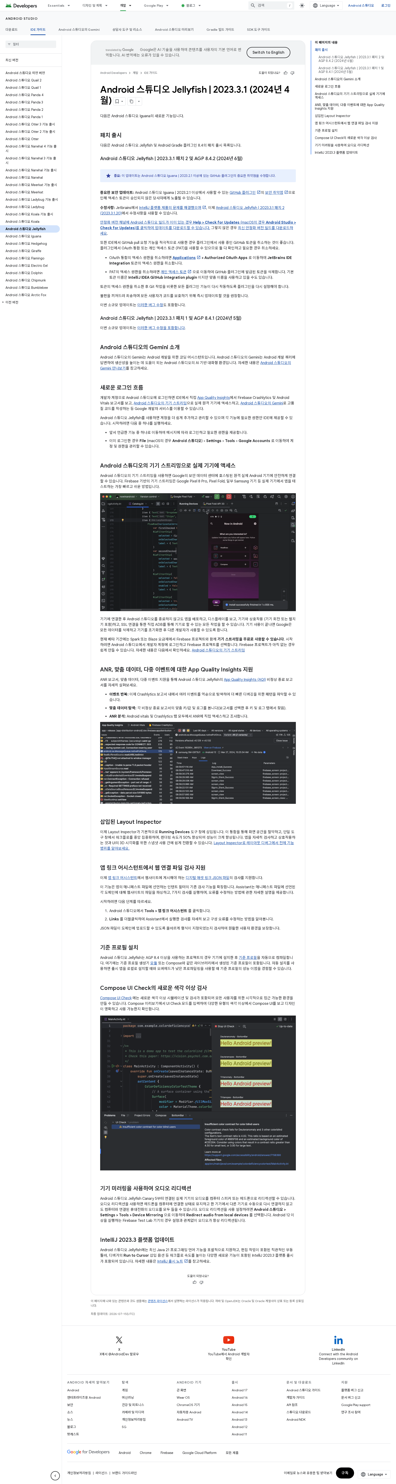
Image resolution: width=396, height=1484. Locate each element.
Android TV (185, 1419)
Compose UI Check (116, 998)
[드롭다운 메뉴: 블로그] (201, 5)
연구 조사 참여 (350, 1412)
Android (73, 1390)
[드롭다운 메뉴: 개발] (132, 5)
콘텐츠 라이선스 (158, 1301)
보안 (70, 1405)
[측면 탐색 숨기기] (55, 1475)
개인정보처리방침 (134, 1419)
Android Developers (113, 73)
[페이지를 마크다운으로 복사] (132, 101)
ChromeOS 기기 (188, 1405)
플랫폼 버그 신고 (352, 1390)
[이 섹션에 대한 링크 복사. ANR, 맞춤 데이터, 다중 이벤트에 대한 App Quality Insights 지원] (257, 670)
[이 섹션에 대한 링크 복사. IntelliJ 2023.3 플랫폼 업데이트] (179, 1240)
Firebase (167, 1453)
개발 (123, 5)
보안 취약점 (274, 192)
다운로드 (12, 30)
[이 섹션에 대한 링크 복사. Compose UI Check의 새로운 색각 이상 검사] (211, 988)
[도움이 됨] (285, 73)
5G (124, 1427)
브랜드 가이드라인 (124, 1473)
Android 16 (240, 1397)
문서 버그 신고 (350, 1397)
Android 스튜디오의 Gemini (79, 30)
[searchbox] (31, 44)
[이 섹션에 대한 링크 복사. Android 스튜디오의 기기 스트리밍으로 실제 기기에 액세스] (240, 466)
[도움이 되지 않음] (292, 73)
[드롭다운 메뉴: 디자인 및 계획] (108, 5)
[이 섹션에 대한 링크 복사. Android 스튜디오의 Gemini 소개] (184, 348)
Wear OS (183, 1397)
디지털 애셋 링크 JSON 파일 (207, 878)
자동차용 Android (189, 1412)
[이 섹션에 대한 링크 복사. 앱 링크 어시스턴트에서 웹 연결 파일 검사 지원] (210, 868)
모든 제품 (232, 1453)
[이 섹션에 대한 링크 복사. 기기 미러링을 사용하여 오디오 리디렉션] (196, 1189)
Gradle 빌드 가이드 (220, 30)
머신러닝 (128, 1397)
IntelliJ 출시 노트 (170, 1261)
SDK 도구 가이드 (258, 30)
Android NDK (295, 1419)
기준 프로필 (248, 957)
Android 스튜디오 (361, 5)
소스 (70, 1412)
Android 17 (240, 1390)
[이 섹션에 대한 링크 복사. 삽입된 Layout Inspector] (166, 822)
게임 (125, 1390)
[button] (30, 302)
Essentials (56, 5)
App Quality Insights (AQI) (245, 679)
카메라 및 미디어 (133, 1412)
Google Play (153, 5)
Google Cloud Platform (199, 1453)
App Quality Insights (213, 397)
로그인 (385, 5)
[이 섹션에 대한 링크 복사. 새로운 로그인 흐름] (147, 388)
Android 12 (240, 1427)
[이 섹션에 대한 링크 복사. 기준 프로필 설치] (142, 948)
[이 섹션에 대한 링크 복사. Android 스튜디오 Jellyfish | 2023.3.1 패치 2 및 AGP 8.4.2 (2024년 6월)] (247, 159)
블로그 (190, 5)
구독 (345, 1473)
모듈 (153, 963)
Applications (184, 258)
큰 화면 (181, 1390)
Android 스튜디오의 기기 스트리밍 (160, 403)
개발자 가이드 (295, 1397)
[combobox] (271, 5)
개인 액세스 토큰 (174, 272)
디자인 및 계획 (92, 5)
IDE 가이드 (38, 30)
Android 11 (239, 1434)
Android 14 (240, 1412)
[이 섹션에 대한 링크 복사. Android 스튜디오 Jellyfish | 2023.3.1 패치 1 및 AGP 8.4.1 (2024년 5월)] (245, 318)
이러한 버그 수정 (150, 305)
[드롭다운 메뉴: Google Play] (169, 5)
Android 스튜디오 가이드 (303, 1390)
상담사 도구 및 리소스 (127, 30)
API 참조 (292, 1405)
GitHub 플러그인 (243, 192)
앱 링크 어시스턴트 (122, 878)
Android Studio (22, 19)
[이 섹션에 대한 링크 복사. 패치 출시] (126, 136)
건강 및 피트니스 (133, 1405)
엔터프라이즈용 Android (84, 1397)
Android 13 (239, 1419)
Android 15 (240, 1405)
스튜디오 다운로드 (298, 1412)
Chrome (145, 1453)
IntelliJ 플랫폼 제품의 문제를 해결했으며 (170, 208)
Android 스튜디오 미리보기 (174, 30)
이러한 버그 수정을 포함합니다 (161, 328)
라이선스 (101, 1473)
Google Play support (355, 1405)
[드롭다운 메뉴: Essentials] (71, 5)
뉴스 (70, 1419)
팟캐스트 (73, 1434)
